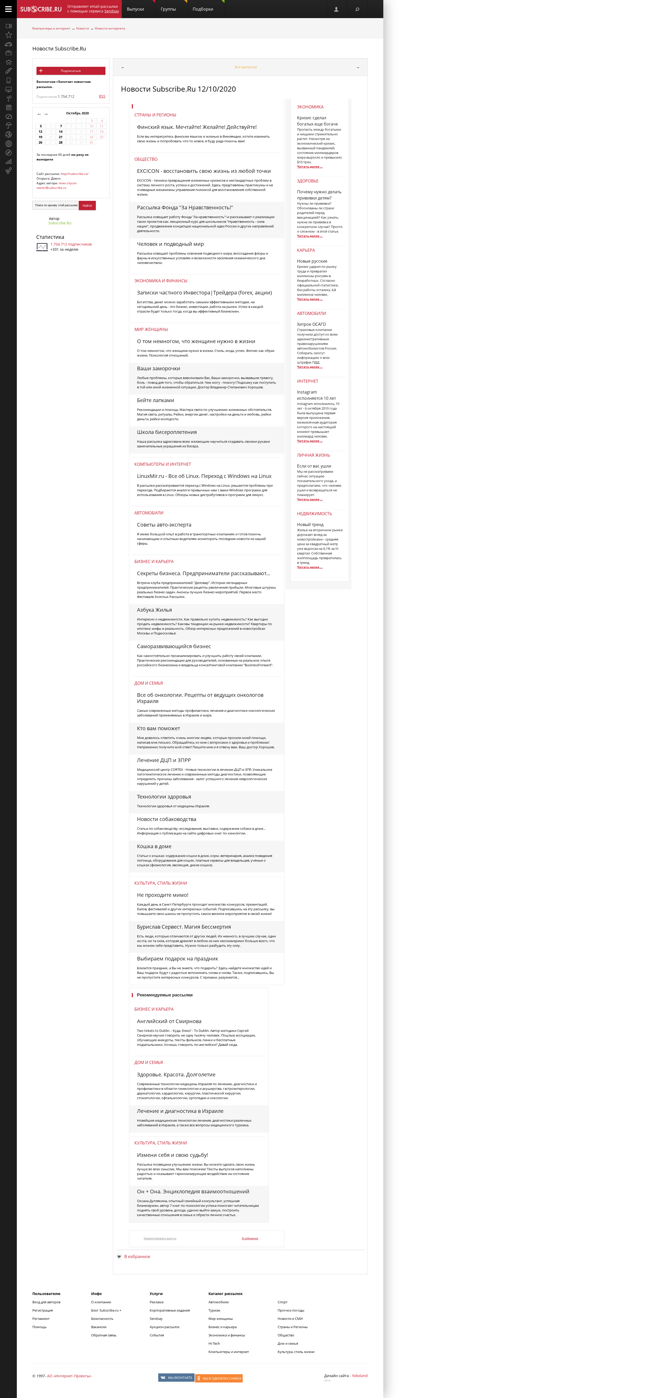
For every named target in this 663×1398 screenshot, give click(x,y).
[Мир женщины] (8, 71)
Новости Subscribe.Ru (59, 48)
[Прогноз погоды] (8, 125)
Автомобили (148, 513)
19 (40, 137)
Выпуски (135, 9)
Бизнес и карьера (154, 561)
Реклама (156, 1302)
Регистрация (42, 1310)
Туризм (214, 1310)
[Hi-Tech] (8, 80)
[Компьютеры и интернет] (8, 89)
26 (40, 142)
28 (60, 142)
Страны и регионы (155, 115)
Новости (82, 28)
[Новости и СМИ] (8, 107)
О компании (101, 1302)
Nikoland (360, 1375)
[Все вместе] (8, 26)
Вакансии (98, 1327)
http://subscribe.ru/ (74, 174)
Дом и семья (148, 683)
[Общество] (8, 116)
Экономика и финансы (161, 281)
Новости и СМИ (290, 1318)
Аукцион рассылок (165, 1327)
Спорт (282, 1302)
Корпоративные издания (170, 1310)
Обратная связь (104, 1335)
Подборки (203, 9)
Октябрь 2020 (78, 113)
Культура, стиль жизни (160, 883)
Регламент (40, 1318)
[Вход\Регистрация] (336, 9)
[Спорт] (8, 134)
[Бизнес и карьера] (8, 53)
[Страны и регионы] (8, 143)
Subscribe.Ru (59, 222)
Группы (168, 9)
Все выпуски (246, 66)
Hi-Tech (214, 1343)
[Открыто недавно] (8, 35)
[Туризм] (8, 153)
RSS (102, 96)
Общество (145, 159)
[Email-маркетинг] (8, 171)
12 (40, 131)
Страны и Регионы (293, 1327)
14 (60, 131)
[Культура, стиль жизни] (8, 98)
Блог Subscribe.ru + (106, 1310)
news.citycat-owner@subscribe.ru (57, 185)
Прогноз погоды (291, 1310)
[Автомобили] (8, 44)
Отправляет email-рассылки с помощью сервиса (93, 8)
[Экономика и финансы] (8, 162)
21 (60, 137)
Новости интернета (110, 28)
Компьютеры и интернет (51, 28)
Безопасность (102, 1318)
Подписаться (71, 71)
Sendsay (156, 1318)
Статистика (50, 236)
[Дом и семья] (8, 62)
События (157, 1335)
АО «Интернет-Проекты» (69, 1375)
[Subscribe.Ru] (41, 9)
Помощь (39, 1327)
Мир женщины (151, 329)
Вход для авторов (46, 1302)
